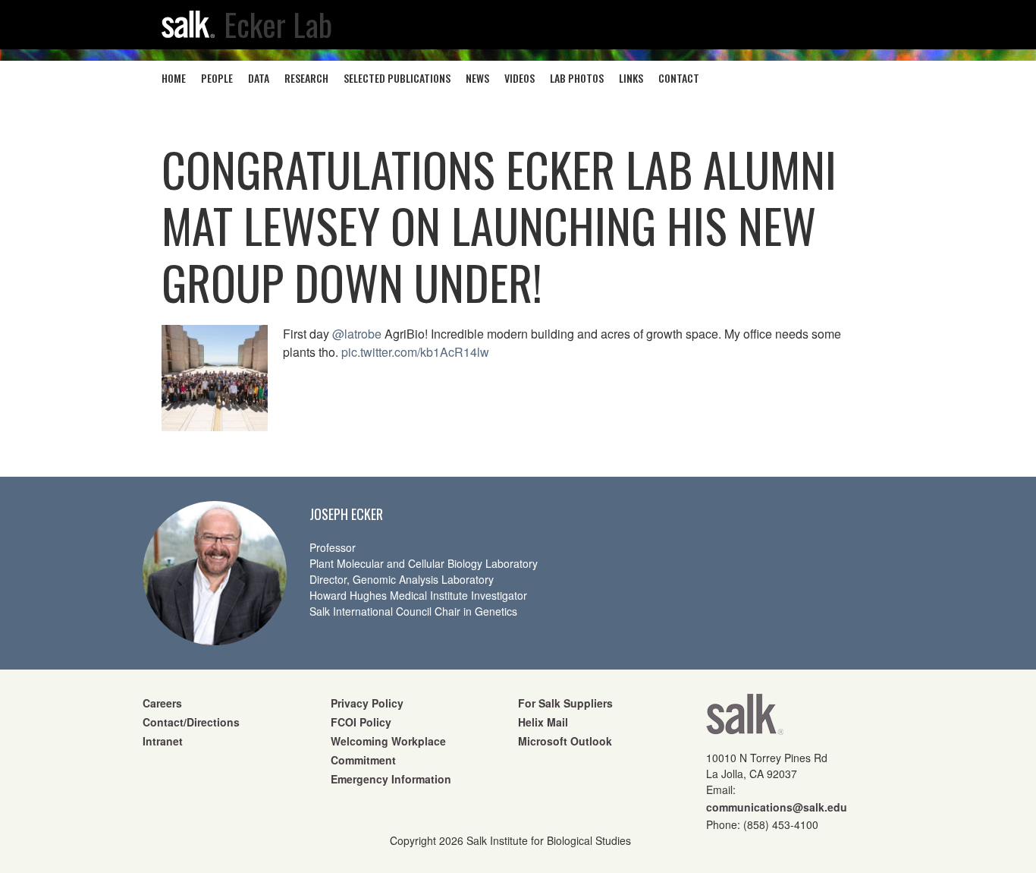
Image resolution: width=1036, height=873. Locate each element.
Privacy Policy (367, 703)
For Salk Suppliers (565, 703)
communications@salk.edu (776, 807)
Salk (744, 719)
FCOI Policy (361, 722)
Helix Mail (543, 722)
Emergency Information (391, 778)
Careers (162, 703)
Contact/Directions (191, 722)
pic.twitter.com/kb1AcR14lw (415, 352)
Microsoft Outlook (565, 741)
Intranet (163, 741)
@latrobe (356, 333)
